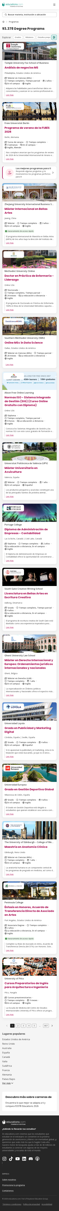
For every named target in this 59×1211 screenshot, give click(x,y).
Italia (4, 1061)
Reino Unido (8, 1043)
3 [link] (23, 1025)
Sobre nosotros (9, 1179)
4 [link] (28, 1025)
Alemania (7, 1074)
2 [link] (17, 1025)
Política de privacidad (31, 1204)
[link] (14, 21)
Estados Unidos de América (16, 1039)
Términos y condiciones (11, 1204)
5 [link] (34, 1025)
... (39, 1025)
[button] (18, 37)
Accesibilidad (47, 1204)
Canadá (6, 1057)
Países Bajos (8, 1079)
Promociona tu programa (13, 1185)
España (6, 1052)
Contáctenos (8, 1190)
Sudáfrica (7, 1065)
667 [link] (46, 1025)
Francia (6, 1070)
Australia (6, 1048)
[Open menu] (54, 4)
